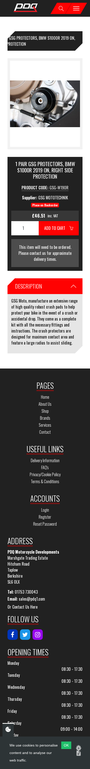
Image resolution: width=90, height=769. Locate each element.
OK (66, 745)
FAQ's (45, 467)
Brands (45, 418)
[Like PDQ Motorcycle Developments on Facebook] (13, 634)
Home (45, 397)
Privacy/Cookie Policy (45, 474)
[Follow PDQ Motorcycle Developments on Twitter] (25, 634)
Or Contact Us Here (23, 607)
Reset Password (45, 524)
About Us (45, 404)
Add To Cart (56, 228)
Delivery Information (45, 460)
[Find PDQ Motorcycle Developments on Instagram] (37, 634)
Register (45, 517)
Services (45, 425)
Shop (45, 411)
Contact (45, 432)
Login (45, 510)
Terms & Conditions (45, 481)
